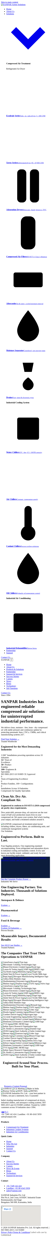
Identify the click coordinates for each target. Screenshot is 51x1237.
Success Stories (12, 676)
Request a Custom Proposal (15, 1086)
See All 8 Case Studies (11, 945)
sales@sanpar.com (13, 1191)
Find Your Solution (10, 739)
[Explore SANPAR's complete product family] (25, 867)
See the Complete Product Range (16, 879)
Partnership (11, 650)
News (8, 681)
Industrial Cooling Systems (17, 1129)
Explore (5, 905)
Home (8, 9)
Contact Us (5, 657)
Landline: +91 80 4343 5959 (18, 1188)
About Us (10, 11)
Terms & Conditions (21, 1232)
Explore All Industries (11, 928)
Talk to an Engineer (28, 739)
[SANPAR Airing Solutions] (13, 4)
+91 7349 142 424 (14, 1186)
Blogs (8, 683)
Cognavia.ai (6, 1235)
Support (9, 653)
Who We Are (11, 1144)
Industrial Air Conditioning (17, 1132)
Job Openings (12, 688)
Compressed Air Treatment (17, 1127)
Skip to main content (9, 2)
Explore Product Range (37, 1086)
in (2, 1112)
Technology (11, 686)
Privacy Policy (7, 1232)
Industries (10, 1146)
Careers (9, 679)
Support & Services (14, 674)
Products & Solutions (15, 669)
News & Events (12, 1168)
